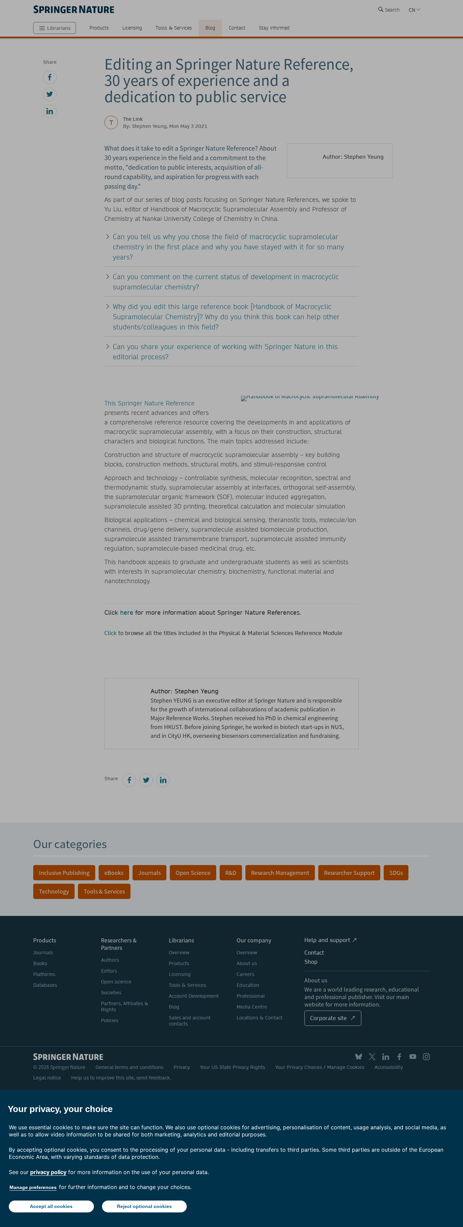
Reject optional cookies (144, 1206)
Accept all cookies (51, 1206)
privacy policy (48, 1172)
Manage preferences (33, 1187)
